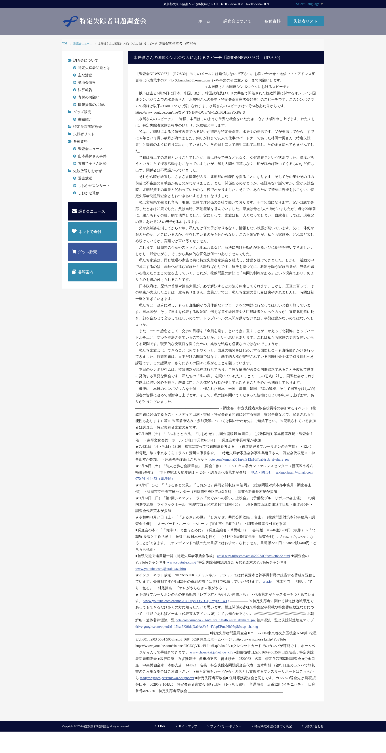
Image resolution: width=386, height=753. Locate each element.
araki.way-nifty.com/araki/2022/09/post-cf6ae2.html (253, 556)
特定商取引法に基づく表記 (273, 726)
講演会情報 (87, 82)
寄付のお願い (88, 97)
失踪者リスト (306, 21)
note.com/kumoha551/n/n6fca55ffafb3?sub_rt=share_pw (216, 620)
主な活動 (85, 75)
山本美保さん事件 (92, 156)
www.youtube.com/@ (182, 562)
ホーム (204, 21)
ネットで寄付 (89, 231)
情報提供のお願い (92, 104)
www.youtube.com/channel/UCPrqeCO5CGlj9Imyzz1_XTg (186, 601)
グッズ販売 (82, 112)
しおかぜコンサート (94, 185)
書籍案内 (85, 272)
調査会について (237, 21)
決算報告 (85, 90)
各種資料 (272, 21)
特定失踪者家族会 (87, 127)
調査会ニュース (90, 149)
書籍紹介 (85, 119)
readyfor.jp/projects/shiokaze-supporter (167, 678)
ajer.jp (267, 581)
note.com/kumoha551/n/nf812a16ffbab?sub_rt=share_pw (249, 459)
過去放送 (85, 178)
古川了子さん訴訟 (92, 163)
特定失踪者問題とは (94, 68)
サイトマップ (187, 726)
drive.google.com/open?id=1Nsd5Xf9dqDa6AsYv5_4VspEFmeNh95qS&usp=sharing (196, 626)
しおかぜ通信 (88, 193)
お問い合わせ (314, 726)
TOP (64, 43)
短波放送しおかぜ (87, 171)
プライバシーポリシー (225, 726)
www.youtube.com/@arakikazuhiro (160, 569)
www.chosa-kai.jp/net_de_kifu (211, 652)
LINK (162, 726)
